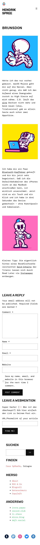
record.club (18, 511)
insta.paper (18, 507)
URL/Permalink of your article (20, 418)
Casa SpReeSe (13, 466)
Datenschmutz (19, 490)
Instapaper (27, 273)
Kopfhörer (19, 172)
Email (6, 353)
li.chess (17, 514)
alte (4, 102)
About (15, 481)
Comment (7, 312)
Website (6, 364)
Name (6, 341)
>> (30, 452)
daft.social (18, 520)
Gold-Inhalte (24, 267)
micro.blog (18, 517)
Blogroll (17, 487)
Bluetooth (7, 172)
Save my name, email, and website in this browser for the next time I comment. (19, 381)
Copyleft (17, 493)
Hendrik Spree (9, 11)
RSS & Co (17, 484)
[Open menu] (36, 8)
